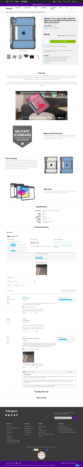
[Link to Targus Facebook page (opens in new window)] (6, 415)
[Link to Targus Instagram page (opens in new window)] (9, 415)
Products (17, 7)
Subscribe (75, 417)
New (61, 7)
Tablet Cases (27, 430)
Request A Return (42, 432)
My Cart (75, 1)
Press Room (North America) (13, 428)
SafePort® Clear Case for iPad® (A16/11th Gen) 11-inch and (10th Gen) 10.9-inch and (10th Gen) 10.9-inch (27, 12)
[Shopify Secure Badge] (36, 449)
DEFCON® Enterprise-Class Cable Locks (68, 432)
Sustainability (9, 438)
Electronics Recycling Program (13, 440)
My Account (67, 1)
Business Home (62, 426)
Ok (77, 465)
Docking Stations (28, 432)
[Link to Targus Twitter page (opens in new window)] (12, 415)
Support (59, 1)
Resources (44, 7)
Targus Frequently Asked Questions (46, 434)
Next (40, 41)
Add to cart (63, 41)
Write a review (56, 28)
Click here (46, 46)
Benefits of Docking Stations (65, 428)
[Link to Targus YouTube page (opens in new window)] (14, 415)
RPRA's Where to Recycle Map (13, 442)
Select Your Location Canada (13, 463)
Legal (8, 434)
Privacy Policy (10, 432)
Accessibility (9, 436)
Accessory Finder (53, 8)
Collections (27, 7)
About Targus (9, 426)
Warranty (40, 428)
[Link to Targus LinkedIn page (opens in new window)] (17, 415)
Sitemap (40, 436)
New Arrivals (27, 426)
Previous (5, 41)
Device (35, 7)
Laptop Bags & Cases (29, 428)
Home (7, 12)
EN (55, 1)
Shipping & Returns (42, 430)
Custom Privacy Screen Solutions (66, 430)
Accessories (27, 434)
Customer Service (42, 426)
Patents (8, 430)
